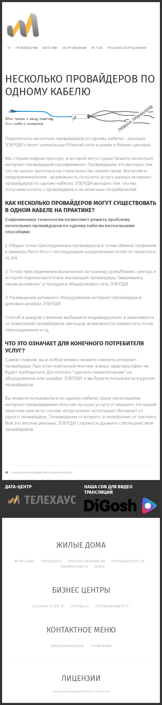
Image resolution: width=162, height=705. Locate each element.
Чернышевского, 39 (127, 561)
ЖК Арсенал (24, 561)
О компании (100, 646)
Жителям (49, 47)
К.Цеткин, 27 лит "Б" (48, 606)
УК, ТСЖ (96, 47)
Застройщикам (74, 47)
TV (9, 47)
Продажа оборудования (126, 47)
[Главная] (23, 25)
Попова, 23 (80, 606)
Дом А (99, 566)
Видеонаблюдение (67, 646)
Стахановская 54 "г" (112, 606)
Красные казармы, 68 (86, 561)
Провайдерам (27, 47)
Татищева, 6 (51, 561)
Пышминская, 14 (74, 566)
